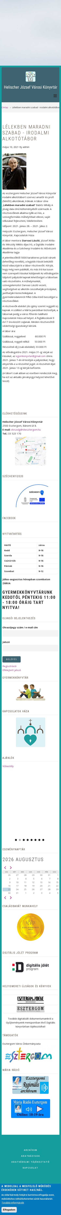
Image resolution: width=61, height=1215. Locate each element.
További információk (12, 1202)
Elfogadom (9, 1209)
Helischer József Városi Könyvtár (30, 87)
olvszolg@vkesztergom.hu (26, 429)
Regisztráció (9, 666)
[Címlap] (30, 76)
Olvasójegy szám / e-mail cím (20, 627)
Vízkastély (8, 766)
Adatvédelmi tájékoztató (30, 1162)
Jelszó (6, 642)
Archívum (30, 1150)
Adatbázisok (30, 1156)
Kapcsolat (30, 1167)
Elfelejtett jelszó (11, 670)
